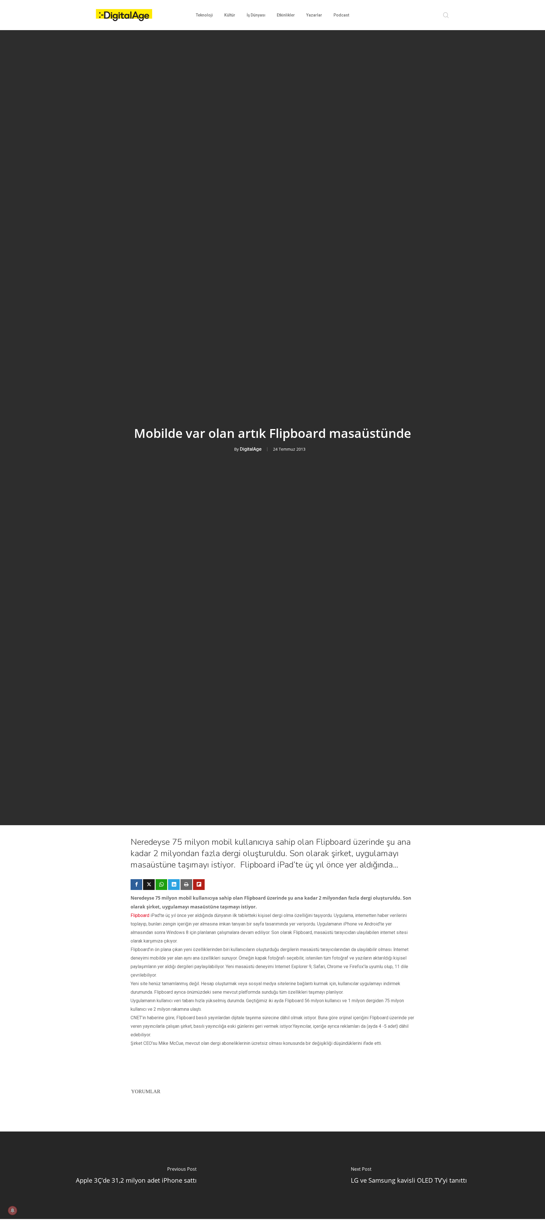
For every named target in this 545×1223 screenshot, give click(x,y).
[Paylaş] (136, 884)
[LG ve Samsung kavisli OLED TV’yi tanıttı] (408, 1175)
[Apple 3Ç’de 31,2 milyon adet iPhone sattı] (136, 1175)
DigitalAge (250, 449)
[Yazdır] (186, 884)
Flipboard (140, 915)
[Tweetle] (149, 884)
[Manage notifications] (12, 1210)
